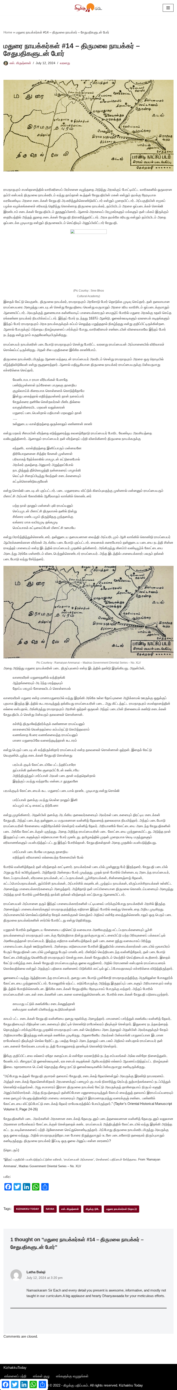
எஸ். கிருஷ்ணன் (20, 63)
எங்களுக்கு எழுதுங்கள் (72, 1376)
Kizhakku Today (27, 1209)
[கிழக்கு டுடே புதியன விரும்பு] (88, 7)
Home (7, 32)
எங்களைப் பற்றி (15, 1376)
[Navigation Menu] (168, 8)
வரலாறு (65, 63)
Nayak (50, 1209)
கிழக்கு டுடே (92, 1209)
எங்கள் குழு (41, 1376)
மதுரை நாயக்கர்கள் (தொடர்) (121, 1209)
